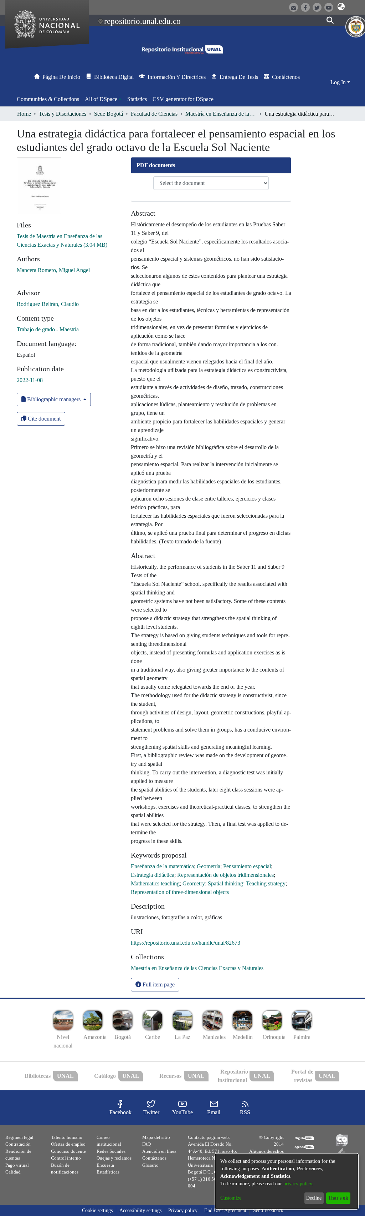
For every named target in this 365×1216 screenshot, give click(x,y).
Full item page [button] (158, 984)
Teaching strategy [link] (266, 883)
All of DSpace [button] (101, 99)
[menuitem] (103, 99)
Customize (230, 1198)
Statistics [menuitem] (137, 99)
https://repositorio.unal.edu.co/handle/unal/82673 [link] (185, 943)
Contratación (18, 1144)
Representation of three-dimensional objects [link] (180, 892)
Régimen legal (19, 1137)
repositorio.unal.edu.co (142, 21)
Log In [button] (338, 82)
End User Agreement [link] (225, 1210)
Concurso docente (68, 1151)
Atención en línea (159, 1151)
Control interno (66, 1158)
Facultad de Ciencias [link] (154, 114)
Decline (314, 1198)
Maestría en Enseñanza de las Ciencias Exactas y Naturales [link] (221, 114)
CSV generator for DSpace (183, 99)
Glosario (150, 1165)
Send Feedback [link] (268, 1210)
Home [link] (24, 114)
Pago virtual (17, 1165)
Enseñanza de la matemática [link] (162, 866)
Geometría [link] (208, 866)
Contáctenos (154, 1158)
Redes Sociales (111, 1151)
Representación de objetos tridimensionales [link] (225, 875)
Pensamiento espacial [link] (247, 866)
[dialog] (286, 1181)
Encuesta (105, 1165)
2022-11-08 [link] (30, 380)
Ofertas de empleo (68, 1144)
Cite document (43, 419)
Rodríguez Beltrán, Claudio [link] (48, 304)
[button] (341, 7)
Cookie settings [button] (97, 1210)
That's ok (338, 1198)
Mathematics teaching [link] (155, 883)
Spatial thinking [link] (225, 883)
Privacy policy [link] (182, 1210)
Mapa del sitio (156, 1137)
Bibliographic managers (54, 399)
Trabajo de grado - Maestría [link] (48, 329)
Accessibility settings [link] (140, 1210)
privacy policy (297, 1183)
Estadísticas (108, 1172)
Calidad (13, 1172)
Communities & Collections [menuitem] (48, 99)
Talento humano (66, 1137)
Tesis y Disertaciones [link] (62, 114)
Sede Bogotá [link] (108, 114)
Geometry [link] (193, 883)
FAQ (146, 1144)
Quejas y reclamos (114, 1158)
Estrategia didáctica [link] (152, 875)
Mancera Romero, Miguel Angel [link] (53, 270)
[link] (197, 968)
